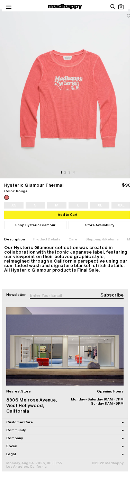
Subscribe (112, 295)
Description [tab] (14, 239)
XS (14, 205)
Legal (65, 454)
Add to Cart (67, 215)
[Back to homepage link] (65, 6)
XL (100, 205)
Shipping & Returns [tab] (102, 239)
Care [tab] (73, 239)
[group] (67, 93)
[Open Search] (112, 6)
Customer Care (65, 422)
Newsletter (16, 295)
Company (65, 438)
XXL (121, 205)
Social (65, 446)
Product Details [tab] (46, 239)
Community (65, 430)
